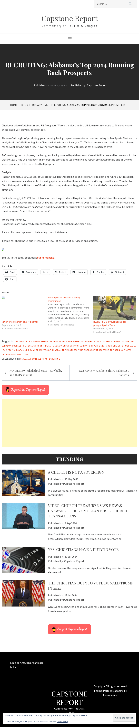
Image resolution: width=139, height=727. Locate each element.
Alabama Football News (33, 359)
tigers (127, 350)
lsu (4, 350)
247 (16, 341)
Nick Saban (18, 350)
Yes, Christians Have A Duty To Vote (83, 549)
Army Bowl (46, 341)
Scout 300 (96, 350)
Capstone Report (69, 18)
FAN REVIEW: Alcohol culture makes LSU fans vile (104, 373)
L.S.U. (133, 345)
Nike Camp (30, 350)
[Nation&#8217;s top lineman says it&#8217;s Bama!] (23, 308)
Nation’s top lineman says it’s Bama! (20, 321)
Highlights (117, 345)
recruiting (77, 350)
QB (49, 350)
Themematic (110, 695)
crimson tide (40, 345)
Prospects (42, 350)
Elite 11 (52, 345)
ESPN (60, 345)
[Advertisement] (69, 423)
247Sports (24, 341)
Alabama (35, 341)
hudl (127, 345)
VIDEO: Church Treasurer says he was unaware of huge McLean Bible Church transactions (87, 511)
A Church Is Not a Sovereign (76, 472)
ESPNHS (67, 345)
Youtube (23, 354)
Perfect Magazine (113, 690)
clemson (7, 345)
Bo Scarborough (109, 341)
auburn (57, 341)
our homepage (45, 257)
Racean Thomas (62, 350)
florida (82, 345)
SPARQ (106, 350)
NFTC (9, 350)
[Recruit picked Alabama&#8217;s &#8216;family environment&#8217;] (71, 311)
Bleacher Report (71, 341)
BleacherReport (90, 341)
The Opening (117, 350)
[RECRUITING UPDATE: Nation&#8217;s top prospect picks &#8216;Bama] (114, 308)
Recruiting (54, 359)
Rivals (87, 350)
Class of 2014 (126, 341)
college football (22, 345)
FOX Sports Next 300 (99, 345)
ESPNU (74, 345)
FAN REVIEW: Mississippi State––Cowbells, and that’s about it (35, 373)
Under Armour (10, 354)
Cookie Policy (62, 721)
